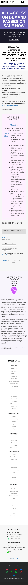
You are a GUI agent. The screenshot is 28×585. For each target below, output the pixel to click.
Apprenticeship (14, 419)
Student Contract (6, 254)
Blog (14, 475)
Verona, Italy (14, 378)
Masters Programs (14, 495)
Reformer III (14, 445)
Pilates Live (4, 237)
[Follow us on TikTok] (12, 570)
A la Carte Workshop (10, 105)
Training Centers (14, 383)
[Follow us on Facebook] (21, 570)
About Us (14, 506)
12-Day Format (14, 424)
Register (14, 408)
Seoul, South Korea (14, 381)
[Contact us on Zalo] (14, 575)
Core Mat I (14, 396)
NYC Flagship (14, 371)
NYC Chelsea (14, 376)
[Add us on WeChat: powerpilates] (16, 572)
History (14, 508)
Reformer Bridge (14, 447)
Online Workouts (14, 480)
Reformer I (14, 440)
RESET (5, 260)
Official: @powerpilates (15, 552)
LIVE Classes (14, 368)
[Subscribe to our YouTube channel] (16, 570)
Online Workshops (14, 470)
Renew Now (14, 459)
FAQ (14, 513)
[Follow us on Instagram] (7, 570)
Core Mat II (14, 398)
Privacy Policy (14, 515)
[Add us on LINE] (12, 572)
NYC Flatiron (14, 373)
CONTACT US (14, 558)
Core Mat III (14, 401)
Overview (14, 393)
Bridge (14, 429)
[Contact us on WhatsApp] (7, 572)
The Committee (14, 511)
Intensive (14, 421)
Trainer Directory (14, 488)
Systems (14, 426)
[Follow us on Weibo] (21, 572)
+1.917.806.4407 (15, 538)
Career (14, 477)
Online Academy (14, 403)
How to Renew (14, 456)
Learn (14, 472)
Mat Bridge (14, 406)
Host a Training (14, 386)
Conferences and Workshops (14, 492)
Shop (14, 498)
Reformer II (14, 442)
